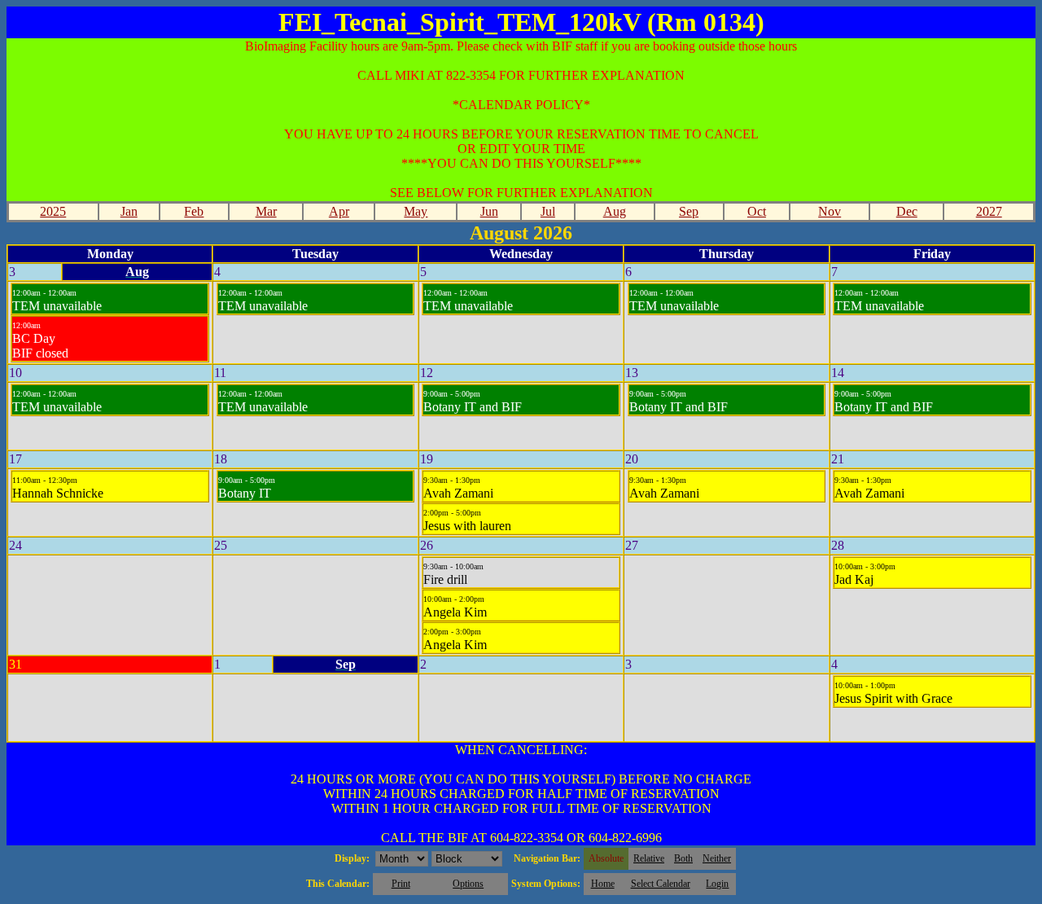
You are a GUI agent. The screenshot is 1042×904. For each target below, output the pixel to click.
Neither (717, 858)
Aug (614, 211)
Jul (548, 211)
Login (717, 883)
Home (603, 883)
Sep (688, 211)
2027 (989, 211)
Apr (339, 211)
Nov (829, 211)
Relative (648, 858)
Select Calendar (660, 883)
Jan (129, 211)
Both (683, 858)
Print (401, 883)
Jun (489, 211)
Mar (266, 211)
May (415, 211)
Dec (906, 211)
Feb (194, 211)
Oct (756, 211)
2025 (53, 211)
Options (468, 883)
